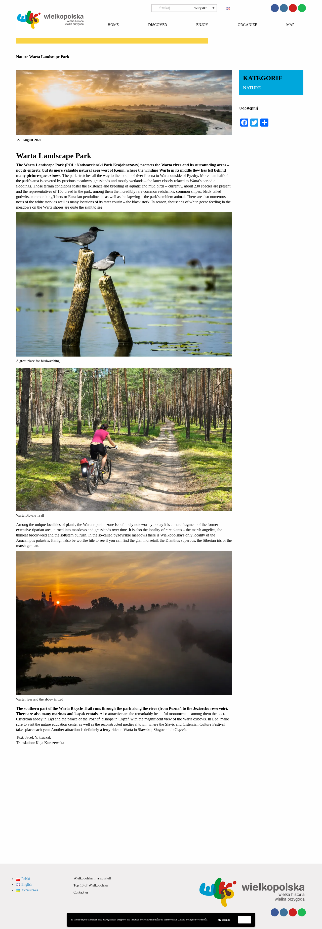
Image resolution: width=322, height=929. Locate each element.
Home (113, 25)
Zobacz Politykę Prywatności (193, 919)
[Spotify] (302, 8)
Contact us (80, 892)
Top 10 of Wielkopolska (90, 885)
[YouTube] (293, 8)
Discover (157, 25)
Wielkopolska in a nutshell (92, 878)
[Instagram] (284, 8)
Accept (244, 919)
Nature (22, 57)
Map (290, 25)
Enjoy (202, 25)
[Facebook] (275, 8)
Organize (247, 25)
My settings (224, 919)
